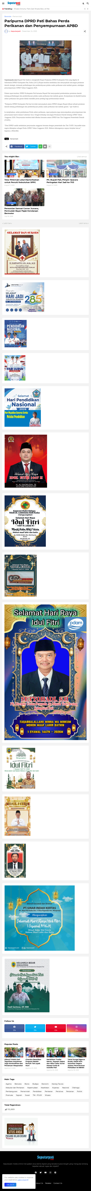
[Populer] (35, 1035)
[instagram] (50, 1173)
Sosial (27, 1095)
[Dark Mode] (84, 3)
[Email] (45, 146)
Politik (79, 1091)
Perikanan (49, 1091)
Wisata (47, 1095)
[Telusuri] (88, 3)
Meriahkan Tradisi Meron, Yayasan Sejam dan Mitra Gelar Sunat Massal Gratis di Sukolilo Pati (56, 1063)
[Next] (88, 9)
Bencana (18, 1084)
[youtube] (45, 1173)
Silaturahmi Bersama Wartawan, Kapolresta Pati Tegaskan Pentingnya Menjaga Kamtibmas (48, 9)
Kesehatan (45, 1088)
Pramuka (9, 1095)
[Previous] (85, 9)
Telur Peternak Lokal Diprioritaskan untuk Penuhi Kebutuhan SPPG (21, 181)
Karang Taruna (57, 1084)
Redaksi (48, 1183)
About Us (39, 1183)
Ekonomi (45, 1084)
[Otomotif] (56, 1033)
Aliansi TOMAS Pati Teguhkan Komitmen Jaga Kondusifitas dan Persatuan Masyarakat (13, 1062)
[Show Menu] (3, 3)
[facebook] (36, 1173)
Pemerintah (17, 16)
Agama (8, 1084)
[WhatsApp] (40, 146)
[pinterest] (55, 1173)
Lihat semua (82, 156)
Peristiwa (59, 1091)
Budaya (35, 1084)
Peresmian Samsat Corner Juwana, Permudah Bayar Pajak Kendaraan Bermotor (21, 210)
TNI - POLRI (37, 1095)
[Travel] (35, 1033)
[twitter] (41, 1173)
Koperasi (55, 1088)
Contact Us (57, 1183)
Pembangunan (11, 1091)
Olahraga (75, 1088)
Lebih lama (83, 223)
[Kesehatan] (14, 1035)
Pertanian (70, 1091)
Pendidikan (37, 1091)
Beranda (7, 16)
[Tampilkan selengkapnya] (49, 146)
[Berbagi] (85, 31)
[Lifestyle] (14, 1033)
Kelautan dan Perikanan (15, 1088)
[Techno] (77, 1033)
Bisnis (27, 1084)
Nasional (65, 1088)
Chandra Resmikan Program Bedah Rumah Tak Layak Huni (33, 1062)
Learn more (22, 1180)
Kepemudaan (32, 1088)
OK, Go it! (10, 1185)
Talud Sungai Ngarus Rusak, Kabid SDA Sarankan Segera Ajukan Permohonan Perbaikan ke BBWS (76, 1063)
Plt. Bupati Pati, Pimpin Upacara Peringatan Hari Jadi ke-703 (62, 181)
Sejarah (19, 1095)
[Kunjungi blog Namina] (21, 1145)
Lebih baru (8, 223)
